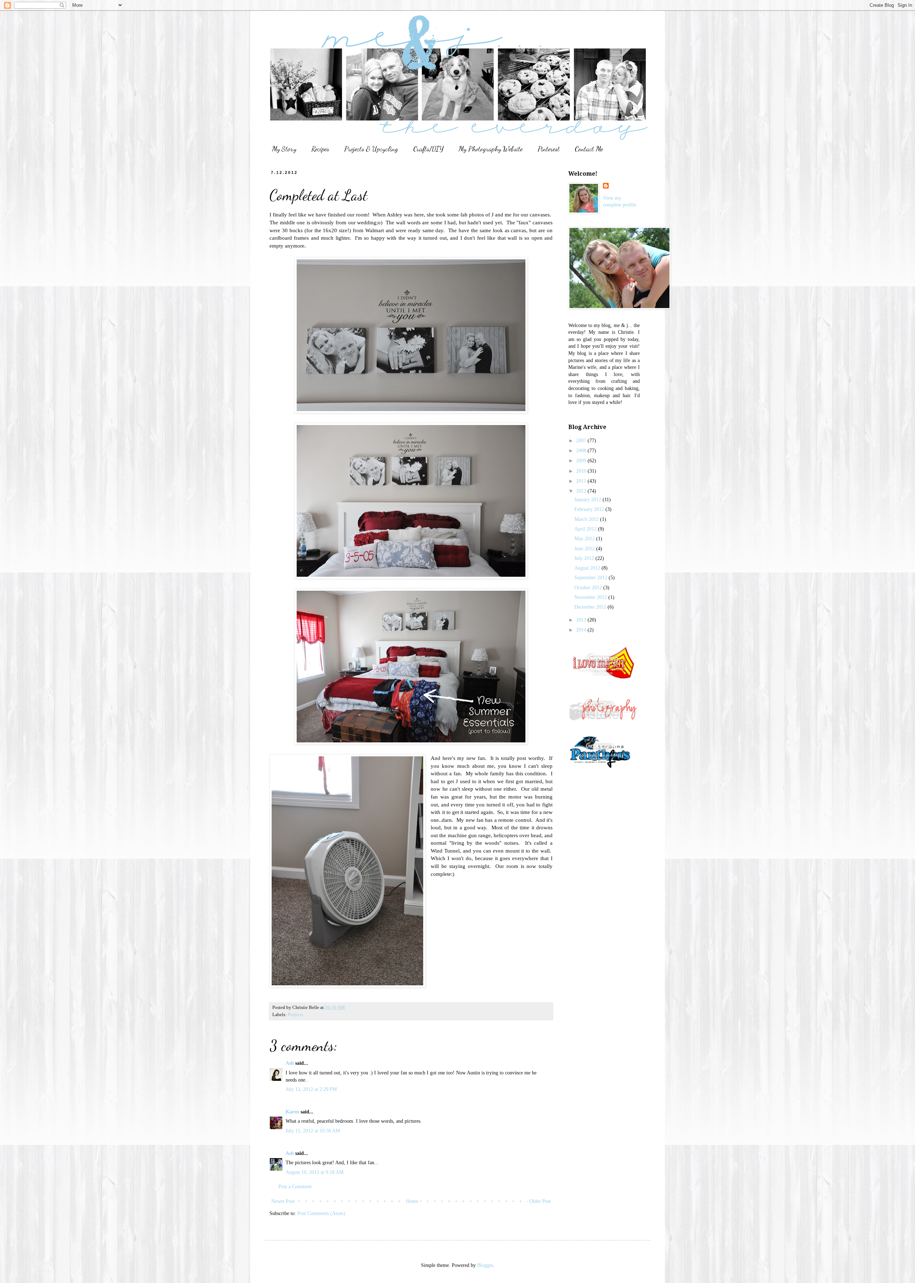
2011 (582, 481)
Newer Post (283, 1201)
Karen (292, 1111)
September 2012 (591, 577)
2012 (582, 491)
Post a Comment (295, 1186)
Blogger (485, 1265)
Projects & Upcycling (371, 149)
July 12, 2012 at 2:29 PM (311, 1089)
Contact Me (589, 149)
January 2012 (588, 499)
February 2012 (589, 509)
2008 (582, 450)
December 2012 (591, 607)
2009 (582, 460)
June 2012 (585, 548)
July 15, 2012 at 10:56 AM (313, 1130)
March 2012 (587, 519)
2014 (582, 630)
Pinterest (549, 149)
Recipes (320, 149)
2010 (582, 471)
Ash (290, 1063)
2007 (582, 440)
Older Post (540, 1201)
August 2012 (588, 568)
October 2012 (588, 587)
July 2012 (584, 558)
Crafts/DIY (428, 149)
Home (412, 1201)
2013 (582, 620)
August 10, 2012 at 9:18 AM (314, 1172)
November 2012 (591, 597)
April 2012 (586, 529)
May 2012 (585, 538)
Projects (295, 1014)
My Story (284, 149)
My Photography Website (491, 149)
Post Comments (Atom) (321, 1213)
